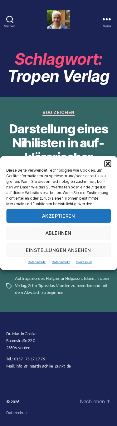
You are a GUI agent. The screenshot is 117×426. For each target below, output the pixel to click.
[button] (108, 164)
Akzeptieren (58, 216)
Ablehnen (58, 233)
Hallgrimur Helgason (64, 278)
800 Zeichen (58, 112)
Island (89, 278)
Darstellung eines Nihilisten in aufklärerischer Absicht (58, 150)
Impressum (84, 262)
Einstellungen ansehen (58, 250)
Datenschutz (37, 262)
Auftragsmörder (29, 278)
